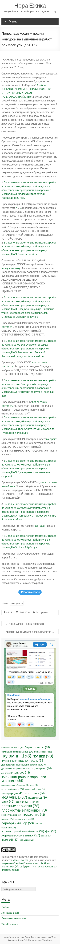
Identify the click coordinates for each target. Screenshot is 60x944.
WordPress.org (9, 923)
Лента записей (10, 912)
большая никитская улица (17, 751)
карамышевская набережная (14, 785)
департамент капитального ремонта (23, 764)
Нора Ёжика (30, 5)
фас (50, 831)
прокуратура (34, 814)
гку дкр (43, 756)
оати (7, 801)
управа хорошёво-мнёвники (22, 831)
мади (34, 785)
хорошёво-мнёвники (20, 835)
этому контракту (10, 268)
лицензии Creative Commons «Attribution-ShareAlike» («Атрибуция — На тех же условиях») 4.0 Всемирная (29, 866)
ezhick (9, 612)
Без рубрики (42, 612)
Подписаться (31, 592)
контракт (6, 326)
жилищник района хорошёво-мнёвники (24, 779)
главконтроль (31, 760)
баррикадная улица (12, 747)
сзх (38, 823)
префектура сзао (11, 815)
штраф (46, 836)
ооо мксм (22, 801)
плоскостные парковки (24, 810)
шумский (9, 839)
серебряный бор (17, 823)
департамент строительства (17, 768)
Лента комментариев (13, 918)
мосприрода (12, 793)
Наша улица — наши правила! (25, 623)
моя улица (17, 603)
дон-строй (7, 773)
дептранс (43, 768)
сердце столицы (24, 819)
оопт (34, 802)
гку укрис (9, 760)
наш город (38, 797)
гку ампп (16, 756)
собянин (8, 827)
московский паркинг (35, 789)
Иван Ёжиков (20, 859)
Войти (5, 907)
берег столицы (37, 747)
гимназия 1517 (43, 752)
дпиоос (22, 772)
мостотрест (35, 793)
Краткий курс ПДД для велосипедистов (30, 631)
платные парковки (20, 806)
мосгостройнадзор (12, 789)
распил (7, 819)
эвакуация (27, 840)
